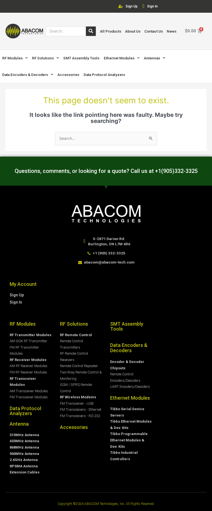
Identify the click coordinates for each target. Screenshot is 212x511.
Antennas (152, 58)
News (171, 31)
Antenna (19, 424)
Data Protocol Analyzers (104, 74)
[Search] (91, 31)
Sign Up (131, 6)
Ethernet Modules (119, 58)
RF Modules (12, 58)
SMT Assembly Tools (81, 58)
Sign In (152, 6)
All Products (110, 31)
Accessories (68, 74)
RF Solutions (43, 58)
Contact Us (153, 31)
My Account (23, 284)
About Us (133, 31)
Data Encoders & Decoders (25, 74)
